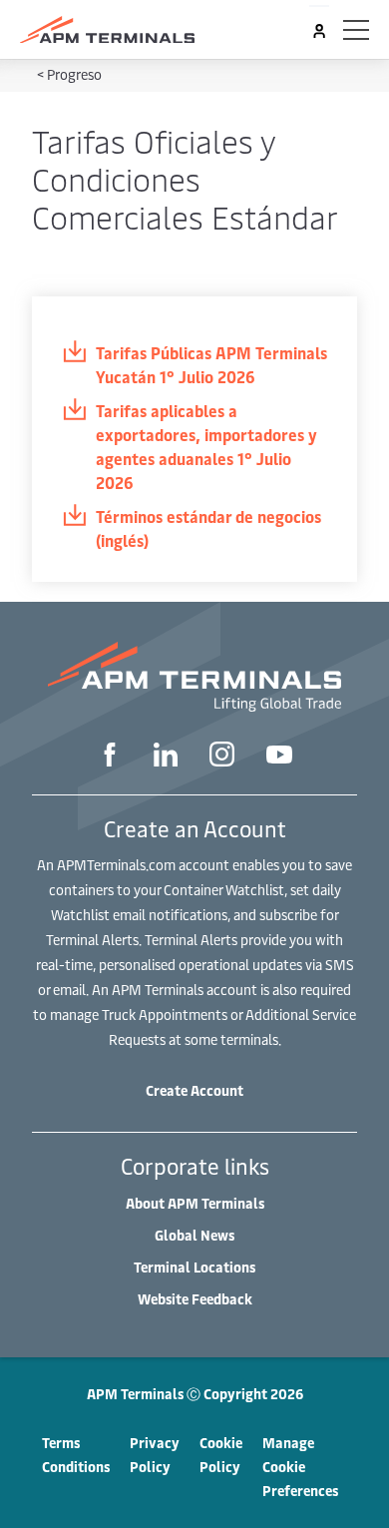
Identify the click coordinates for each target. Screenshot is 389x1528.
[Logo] (107, 30)
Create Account (194, 1090)
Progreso (74, 74)
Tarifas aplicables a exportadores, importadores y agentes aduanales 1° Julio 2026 (206, 446)
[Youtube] (279, 756)
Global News (194, 1235)
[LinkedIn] (166, 757)
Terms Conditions (76, 1454)
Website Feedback (195, 1298)
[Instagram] (221, 756)
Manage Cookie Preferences (300, 1466)
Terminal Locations (194, 1267)
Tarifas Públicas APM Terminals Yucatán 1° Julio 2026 (211, 364)
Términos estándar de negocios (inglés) (208, 528)
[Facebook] (110, 757)
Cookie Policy (220, 1454)
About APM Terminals (195, 1203)
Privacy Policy (155, 1454)
